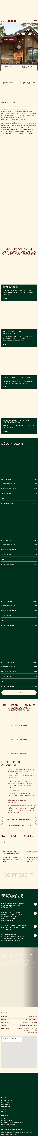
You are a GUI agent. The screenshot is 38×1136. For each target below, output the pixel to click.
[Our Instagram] (15, 21)
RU (5, 21)
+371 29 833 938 (32, 1016)
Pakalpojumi (5, 1100)
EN (3, 21)
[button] (19, 904)
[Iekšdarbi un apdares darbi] (19, 362)
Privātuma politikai (8, 1130)
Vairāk (5, 298)
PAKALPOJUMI (9, 39)
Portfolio (19, 692)
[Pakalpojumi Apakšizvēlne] (11, 1100)
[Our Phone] (9, 21)
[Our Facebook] (12, 21)
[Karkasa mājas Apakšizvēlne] (12, 1104)
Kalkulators (5, 1109)
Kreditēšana (5, 1107)
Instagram (33, 1022)
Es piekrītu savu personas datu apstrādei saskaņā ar (19, 993)
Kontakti (4, 1111)
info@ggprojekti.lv (31, 1020)
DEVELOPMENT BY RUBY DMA (9, 1135)
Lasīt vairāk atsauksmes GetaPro (19, 819)
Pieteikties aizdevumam (19, 725)
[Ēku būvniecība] (19, 271)
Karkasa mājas (6, 1104)
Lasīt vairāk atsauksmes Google (19, 825)
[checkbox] (2, 993)
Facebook (26, 1022)
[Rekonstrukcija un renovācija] (19, 315)
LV (1, 21)
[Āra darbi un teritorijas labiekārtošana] (19, 404)
